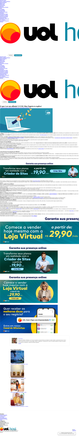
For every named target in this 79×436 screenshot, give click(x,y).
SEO (26, 107)
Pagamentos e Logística (4, 71)
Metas (1, 8)
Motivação (2, 6)
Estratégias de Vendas (3, 12)
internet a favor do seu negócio (38, 197)
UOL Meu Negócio (43, 134)
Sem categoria (22, 107)
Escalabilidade (2, 10)
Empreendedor (2, 5)
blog (7, 207)
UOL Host (10, 55)
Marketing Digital (3, 0)
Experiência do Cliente (4, 70)
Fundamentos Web (3, 17)
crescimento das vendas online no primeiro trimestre (63, 137)
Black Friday (71, 210)
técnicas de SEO (19, 208)
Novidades (2, 426)
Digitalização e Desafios (4, 7)
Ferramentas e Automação (4, 20)
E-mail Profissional (3, 417)
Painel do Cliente (18, 55)
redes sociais (15, 211)
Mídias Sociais (2, 3)
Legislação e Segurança (4, 15)
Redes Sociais (17, 107)
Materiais (1, 21)
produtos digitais (41, 148)
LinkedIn (19, 343)
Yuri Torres (29, 107)
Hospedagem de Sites (3, 418)
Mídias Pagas (2, 4)
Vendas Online (2, 11)
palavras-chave (36, 208)
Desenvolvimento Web (4, 16)
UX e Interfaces (2, 19)
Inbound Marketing (3, 2)
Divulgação (6, 107)
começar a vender (37, 196)
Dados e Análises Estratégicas (5, 1)
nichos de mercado (10, 148)
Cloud (1, 419)
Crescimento (2, 9)
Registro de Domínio (3, 415)
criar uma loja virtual (36, 180)
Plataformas (2, 13)
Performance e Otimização (4, 18)
